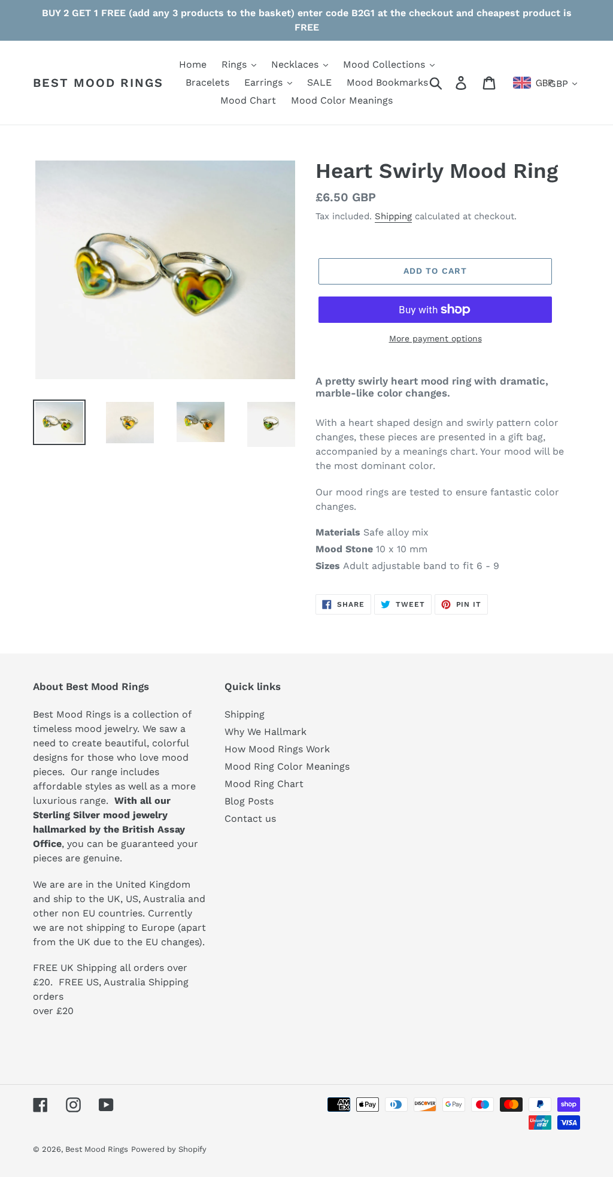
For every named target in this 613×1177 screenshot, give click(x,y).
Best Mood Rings (98, 82)
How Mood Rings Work (277, 749)
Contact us (250, 818)
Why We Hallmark (265, 731)
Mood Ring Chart (264, 783)
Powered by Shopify (169, 1149)
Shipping (393, 216)
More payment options (435, 338)
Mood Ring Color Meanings (287, 766)
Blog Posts (249, 801)
